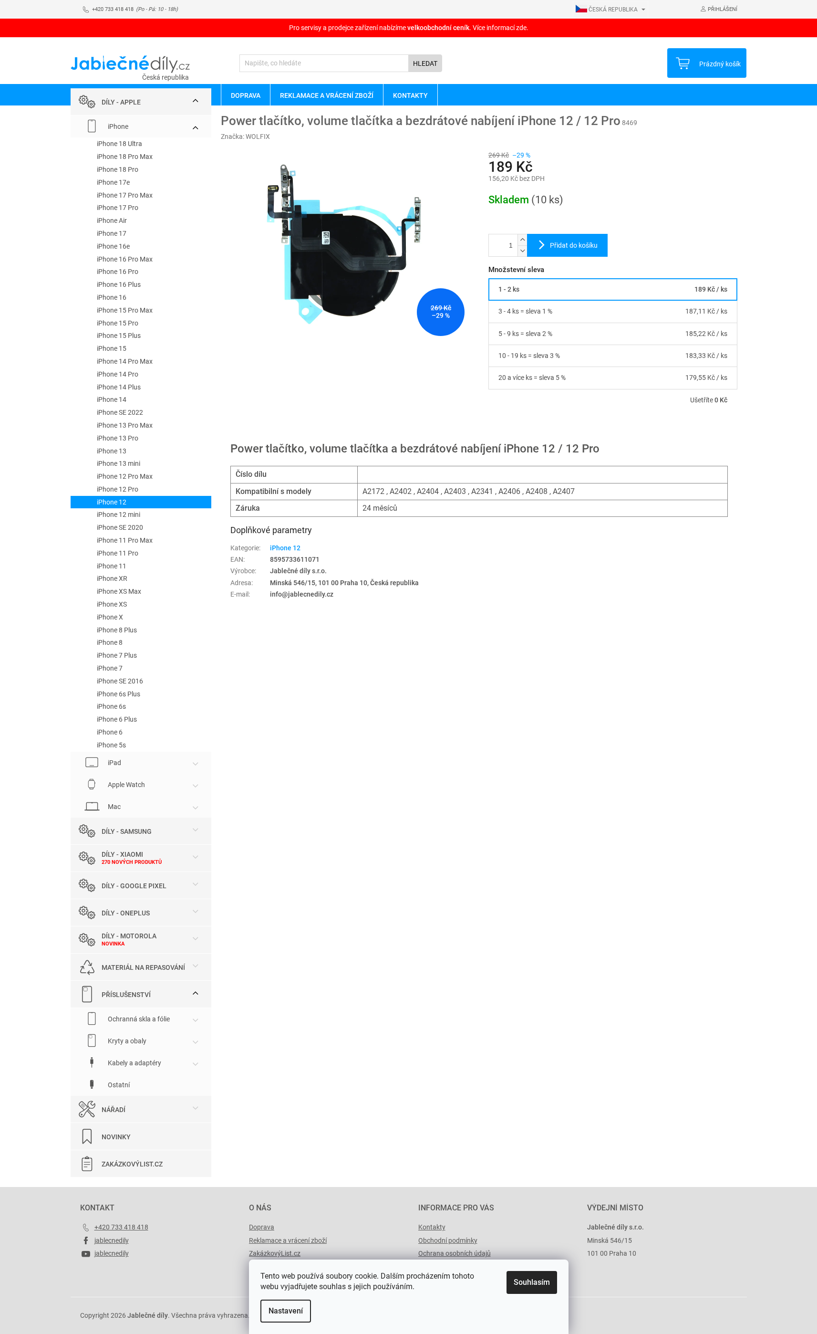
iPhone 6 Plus (117, 719)
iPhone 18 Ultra (119, 143)
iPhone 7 (110, 668)
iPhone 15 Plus (119, 335)
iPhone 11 (111, 566)
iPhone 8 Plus (117, 630)
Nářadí (113, 1109)
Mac (113, 806)
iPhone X (110, 617)
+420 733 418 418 (121, 1227)
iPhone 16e (113, 246)
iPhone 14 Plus (119, 387)
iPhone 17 (111, 233)
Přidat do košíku (574, 245)
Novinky (116, 1136)
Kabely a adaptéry (133, 1062)
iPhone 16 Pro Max (125, 259)
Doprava (261, 1227)
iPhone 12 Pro (117, 489)
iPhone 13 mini (118, 463)
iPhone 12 (111, 502)
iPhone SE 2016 (120, 681)
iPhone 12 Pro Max (125, 476)
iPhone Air (112, 220)
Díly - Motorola (129, 936)
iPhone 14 (111, 399)
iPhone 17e (113, 182)
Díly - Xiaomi (122, 854)
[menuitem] (245, 95)
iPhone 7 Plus (117, 655)
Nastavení (286, 1310)
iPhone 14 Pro (117, 374)
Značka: (245, 136)
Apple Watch (125, 784)
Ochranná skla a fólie (138, 1018)
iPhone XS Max (119, 591)
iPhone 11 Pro (117, 553)
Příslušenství (126, 994)
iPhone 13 (111, 451)
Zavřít (539, 427)
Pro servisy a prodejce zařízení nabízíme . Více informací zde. (408, 28)
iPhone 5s (111, 745)
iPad (113, 762)
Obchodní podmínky (447, 1240)
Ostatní (118, 1084)
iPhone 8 (110, 642)
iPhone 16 (111, 297)
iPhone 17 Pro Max (125, 195)
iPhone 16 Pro (117, 271)
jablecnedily (111, 1240)
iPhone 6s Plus (118, 694)
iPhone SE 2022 (120, 412)
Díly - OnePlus (126, 912)
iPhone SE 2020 (120, 527)
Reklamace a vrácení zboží (288, 1240)
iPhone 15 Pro (117, 323)
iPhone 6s (111, 706)
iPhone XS (112, 604)
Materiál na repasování (143, 967)
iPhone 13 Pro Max (125, 425)
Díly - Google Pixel (134, 885)
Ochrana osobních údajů (454, 1253)
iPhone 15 (111, 348)
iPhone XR (112, 578)
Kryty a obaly (126, 1040)
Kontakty (431, 1227)
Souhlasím (532, 1282)
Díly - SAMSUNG (127, 831)
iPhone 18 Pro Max (125, 156)
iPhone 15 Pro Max (125, 310)
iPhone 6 (110, 732)
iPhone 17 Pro (117, 207)
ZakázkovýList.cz (132, 1163)
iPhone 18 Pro (117, 169)
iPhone (117, 126)
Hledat (425, 63)
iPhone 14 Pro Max (125, 361)
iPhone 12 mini (118, 514)
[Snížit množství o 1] (522, 250)
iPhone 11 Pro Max (125, 540)
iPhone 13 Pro (117, 438)
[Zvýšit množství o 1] (522, 239)
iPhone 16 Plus (119, 284)
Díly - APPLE (121, 102)
